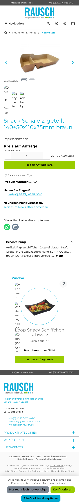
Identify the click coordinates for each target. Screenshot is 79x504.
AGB (39, 456)
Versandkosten (57, 465)
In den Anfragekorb (39, 164)
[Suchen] (48, 23)
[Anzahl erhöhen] (46, 156)
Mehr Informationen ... (55, 483)
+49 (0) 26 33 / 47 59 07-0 (61, 2)
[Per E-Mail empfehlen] (15, 226)
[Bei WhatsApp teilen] (7, 226)
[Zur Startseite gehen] (39, 13)
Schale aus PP (39, 340)
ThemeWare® (67, 471)
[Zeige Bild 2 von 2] (32, 79)
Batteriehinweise (25, 459)
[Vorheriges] (6, 62)
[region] (39, 62)
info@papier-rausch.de (21, 2)
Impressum (14, 456)
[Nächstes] (72, 62)
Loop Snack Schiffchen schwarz (39, 332)
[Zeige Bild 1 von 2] (23, 79)
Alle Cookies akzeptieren (41, 498)
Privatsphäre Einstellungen (49, 459)
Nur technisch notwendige (27, 489)
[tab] (39, 249)
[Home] (5, 32)
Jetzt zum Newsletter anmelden (26, 207)
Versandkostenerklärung (55, 456)
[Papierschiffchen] (39, 62)
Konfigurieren (62, 489)
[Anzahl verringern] (7, 156)
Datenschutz (28, 456)
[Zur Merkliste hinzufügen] (63, 284)
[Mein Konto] (65, 23)
